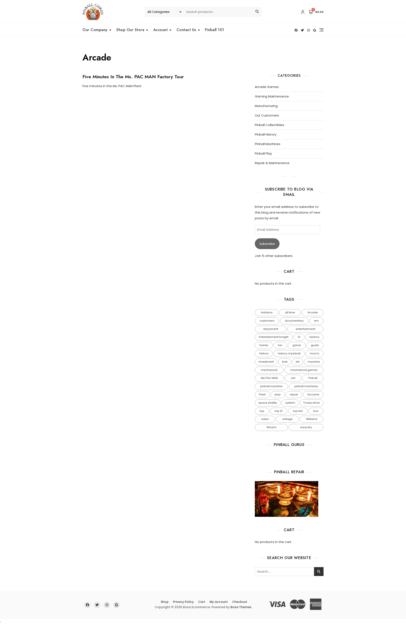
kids (285, 362)
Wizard (271, 427)
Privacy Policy (183, 602)
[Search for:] (289, 571)
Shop (165, 602)
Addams (267, 312)
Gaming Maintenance (272, 96)
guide (315, 345)
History (264, 353)
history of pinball (289, 353)
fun (280, 345)
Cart (201, 602)
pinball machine (271, 386)
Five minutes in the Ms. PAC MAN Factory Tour (133, 76)
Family (263, 345)
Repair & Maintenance (272, 163)
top (262, 411)
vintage (287, 419)
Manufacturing (266, 106)
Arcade (312, 312)
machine (314, 362)
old (293, 378)
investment (266, 362)
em (316, 321)
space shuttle (267, 403)
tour (316, 411)
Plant (262, 394)
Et (299, 337)
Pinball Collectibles (269, 125)
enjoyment (270, 329)
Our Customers (267, 115)
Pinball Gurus (289, 444)
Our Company (95, 30)
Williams (311, 419)
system (290, 403)
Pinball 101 (214, 30)
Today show (311, 403)
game (296, 345)
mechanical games (303, 370)
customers (267, 321)
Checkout (239, 602)
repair (294, 394)
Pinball (312, 378)
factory (314, 337)
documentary (294, 321)
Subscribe (267, 243)
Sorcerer (313, 394)
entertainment (305, 329)
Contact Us (186, 30)
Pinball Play (263, 153)
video (265, 419)
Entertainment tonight (273, 337)
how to (314, 353)
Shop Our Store (130, 30)
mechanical (269, 370)
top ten (298, 411)
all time (290, 312)
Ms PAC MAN (269, 378)
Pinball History (265, 134)
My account (219, 602)
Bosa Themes (240, 607)
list (297, 362)
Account (160, 30)
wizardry (306, 427)
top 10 (279, 411)
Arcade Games (267, 87)
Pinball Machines (267, 144)
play (278, 394)
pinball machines (306, 386)
